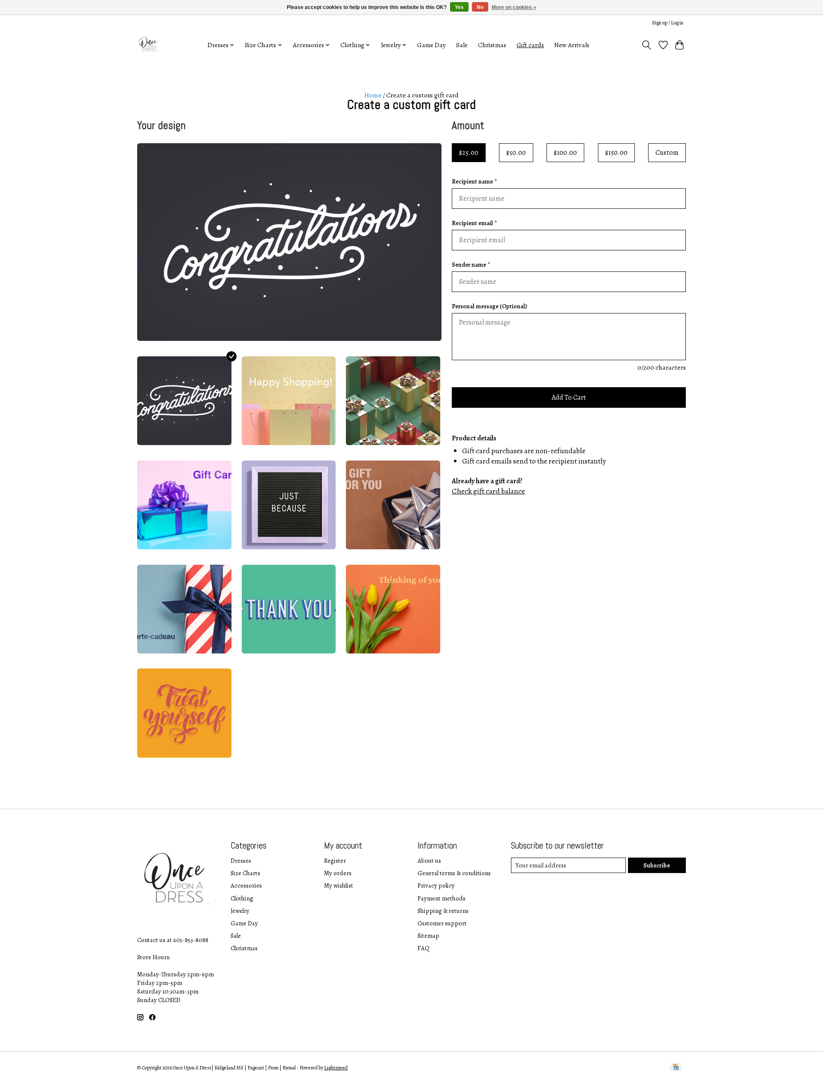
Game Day (431, 44)
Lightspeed (336, 1067)
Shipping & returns (443, 910)
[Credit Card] (675, 1067)
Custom (667, 152)
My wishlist (338, 885)
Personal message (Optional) (489, 306)
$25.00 (468, 152)
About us (429, 860)
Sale (462, 44)
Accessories (246, 885)
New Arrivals (571, 44)
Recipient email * (474, 223)
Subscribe (656, 865)
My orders (337, 873)
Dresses (241, 860)
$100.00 (565, 152)
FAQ (424, 948)
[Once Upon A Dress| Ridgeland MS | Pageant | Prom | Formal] (149, 45)
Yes (459, 7)
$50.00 (516, 152)
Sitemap (428, 935)
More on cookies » (514, 7)
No (480, 7)
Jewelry (240, 910)
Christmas (492, 44)
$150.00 (616, 152)
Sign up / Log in (667, 22)
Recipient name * (474, 182)
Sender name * (471, 265)
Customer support (442, 923)
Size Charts (245, 873)
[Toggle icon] (646, 45)
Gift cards (530, 44)
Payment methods (442, 898)
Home (372, 94)
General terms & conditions (454, 873)
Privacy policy (436, 885)
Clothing (242, 898)
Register (335, 860)
